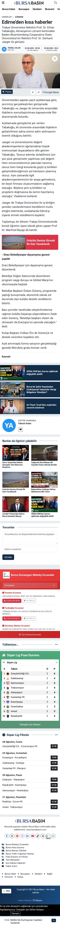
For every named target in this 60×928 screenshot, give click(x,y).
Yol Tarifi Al (30, 601)
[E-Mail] (20, 429)
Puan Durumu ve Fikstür (17, 857)
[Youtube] (32, 836)
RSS (8, 891)
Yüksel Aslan (24, 423)
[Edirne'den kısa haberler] (30, 70)
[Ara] (55, 3)
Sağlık (49, 874)
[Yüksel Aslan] (9, 425)
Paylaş (8, 91)
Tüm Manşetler (13, 860)
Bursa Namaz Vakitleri (16, 850)
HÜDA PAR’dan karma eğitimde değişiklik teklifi (42, 515)
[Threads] (43, 836)
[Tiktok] (37, 836)
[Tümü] (56, 644)
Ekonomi (49, 9)
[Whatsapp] (53, 836)
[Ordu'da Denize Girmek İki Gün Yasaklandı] (15, 479)
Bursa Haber (8, 9)
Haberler (7, 17)
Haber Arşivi (11, 866)
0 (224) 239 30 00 (13, 601)
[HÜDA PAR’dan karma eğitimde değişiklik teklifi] (44, 504)
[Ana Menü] (3, 2)
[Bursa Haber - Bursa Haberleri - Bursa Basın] (28, 2)
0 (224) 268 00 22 (13, 618)
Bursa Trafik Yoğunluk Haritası (20, 854)
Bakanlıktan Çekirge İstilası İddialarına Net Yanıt (43, 490)
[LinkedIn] (27, 836)
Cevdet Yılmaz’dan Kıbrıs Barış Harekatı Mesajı (13, 515)
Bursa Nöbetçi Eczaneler (17, 844)
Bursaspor (24, 9)
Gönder (8, 557)
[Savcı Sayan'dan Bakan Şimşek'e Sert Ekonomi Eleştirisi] (15, 452)
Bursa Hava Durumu (15, 847)
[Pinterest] (17, 836)
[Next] (48, 836)
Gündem (37, 9)
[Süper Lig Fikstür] (56, 734)
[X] (12, 836)
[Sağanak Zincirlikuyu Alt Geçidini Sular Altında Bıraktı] (44, 452)
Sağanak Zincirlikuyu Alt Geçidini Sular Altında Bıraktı (44, 463)
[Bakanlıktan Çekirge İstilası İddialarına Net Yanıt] (44, 479)
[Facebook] (6, 836)
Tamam (15, 913)
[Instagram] (22, 836)
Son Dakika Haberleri (15, 863)
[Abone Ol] (50, 92)
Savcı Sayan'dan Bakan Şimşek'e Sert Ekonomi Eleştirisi (12, 464)
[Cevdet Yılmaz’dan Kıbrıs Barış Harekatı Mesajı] (15, 504)
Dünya (20, 877)
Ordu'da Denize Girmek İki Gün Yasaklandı (13, 490)
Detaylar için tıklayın (30, 724)
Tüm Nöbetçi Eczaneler (31, 634)
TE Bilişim (37, 900)
